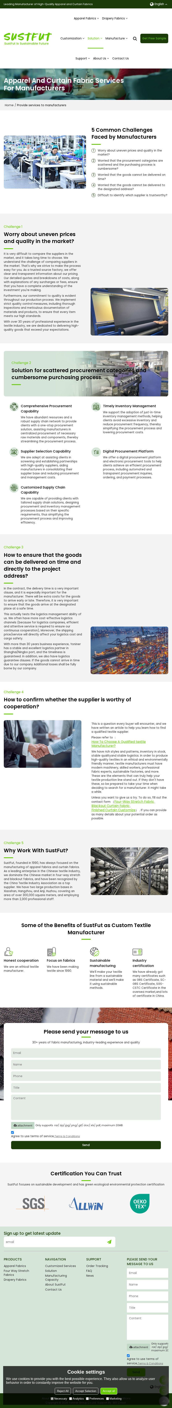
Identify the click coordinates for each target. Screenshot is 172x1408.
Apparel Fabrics (85, 18)
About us (99, 58)
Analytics (78, 1398)
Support (81, 58)
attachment (24, 1125)
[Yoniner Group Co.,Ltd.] (28, 38)
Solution (93, 38)
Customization (71, 38)
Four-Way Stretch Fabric (134, 802)
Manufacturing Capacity (56, 1278)
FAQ (89, 1271)
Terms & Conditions (67, 1136)
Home (9, 105)
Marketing (115, 1398)
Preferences (96, 1398)
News (90, 1276)
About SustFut (55, 1284)
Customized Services (60, 1266)
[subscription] (109, 1242)
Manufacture (115, 38)
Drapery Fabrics (113, 18)
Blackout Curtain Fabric (110, 806)
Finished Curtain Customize (113, 810)
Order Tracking (97, 1266)
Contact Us (120, 58)
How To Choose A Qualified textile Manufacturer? (118, 744)
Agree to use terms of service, (45, 1136)
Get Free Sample (154, 38)
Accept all (109, 1391)
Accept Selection (85, 1391)
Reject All (63, 1391)
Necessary (60, 1398)
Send (86, 1145)
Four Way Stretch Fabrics (16, 1273)
